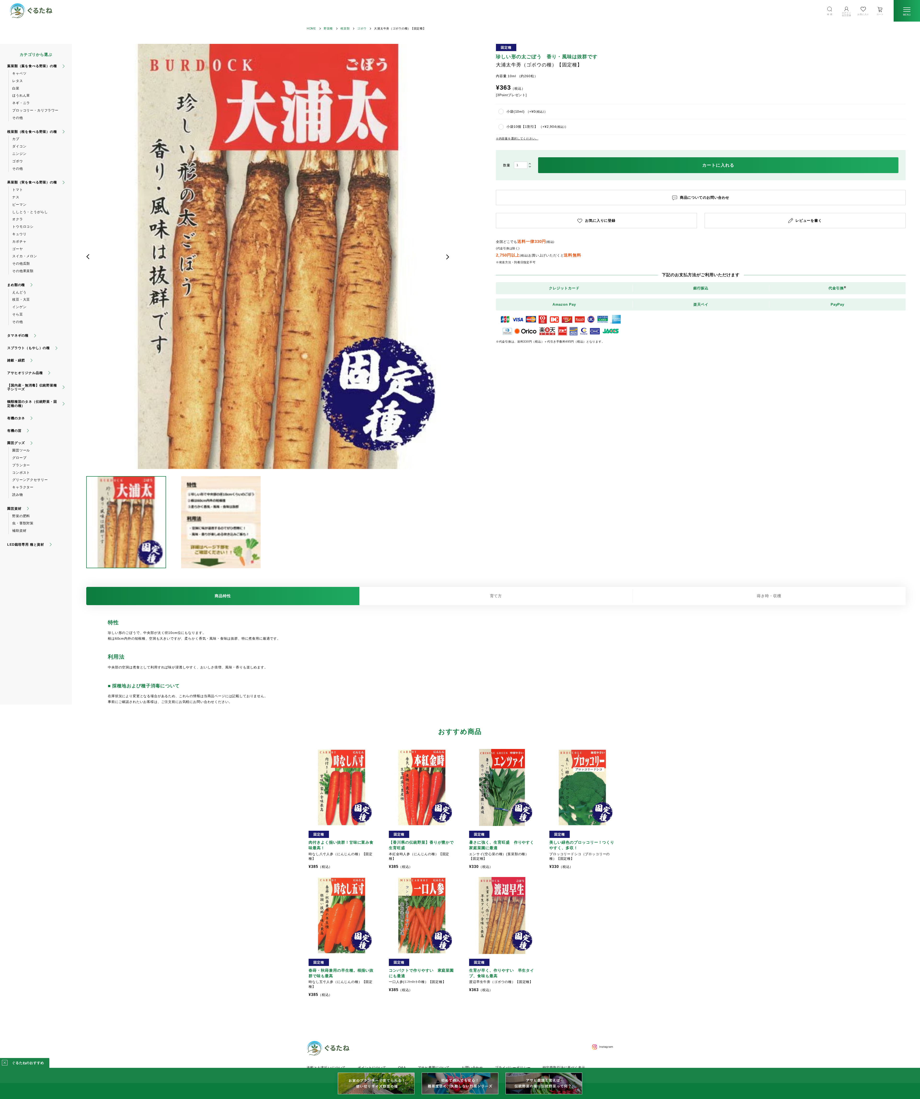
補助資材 (19, 530)
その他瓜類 (21, 263)
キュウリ (19, 234)
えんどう (19, 292)
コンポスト (21, 472)
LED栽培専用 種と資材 (25, 544)
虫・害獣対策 (23, 523)
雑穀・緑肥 (16, 360)
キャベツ (19, 73)
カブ (15, 139)
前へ (88, 257)
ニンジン (19, 154)
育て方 (496, 596)
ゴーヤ (17, 249)
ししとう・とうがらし (30, 212)
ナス (15, 197)
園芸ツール (21, 450)
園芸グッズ (16, 443)
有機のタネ (16, 418)
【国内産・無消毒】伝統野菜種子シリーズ (32, 387)
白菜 (15, 88)
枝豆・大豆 (21, 299)
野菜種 (328, 28)
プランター (21, 465)
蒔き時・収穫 (769, 596)
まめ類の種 (16, 285)
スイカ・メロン (24, 256)
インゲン (19, 307)
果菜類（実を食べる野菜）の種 (32, 182)
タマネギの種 (18, 335)
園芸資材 (14, 508)
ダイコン (19, 146)
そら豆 (17, 314)
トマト (17, 190)
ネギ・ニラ (21, 103)
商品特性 (223, 596)
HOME (311, 28)
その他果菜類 (23, 271)
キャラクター (23, 487)
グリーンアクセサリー (30, 480)
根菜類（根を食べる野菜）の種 (32, 132)
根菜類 (345, 28)
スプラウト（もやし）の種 (28, 348)
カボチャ (19, 241)
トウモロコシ (23, 226)
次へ (447, 257)
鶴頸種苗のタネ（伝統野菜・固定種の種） (32, 404)
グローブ (19, 458)
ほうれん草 (21, 95)
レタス (17, 81)
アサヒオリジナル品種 (25, 373)
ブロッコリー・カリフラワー (35, 110)
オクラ (17, 219)
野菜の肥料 (21, 516)
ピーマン (19, 204)
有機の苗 (14, 431)
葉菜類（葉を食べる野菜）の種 (32, 66)
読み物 (17, 495)
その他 (17, 118)
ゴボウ (361, 28)
